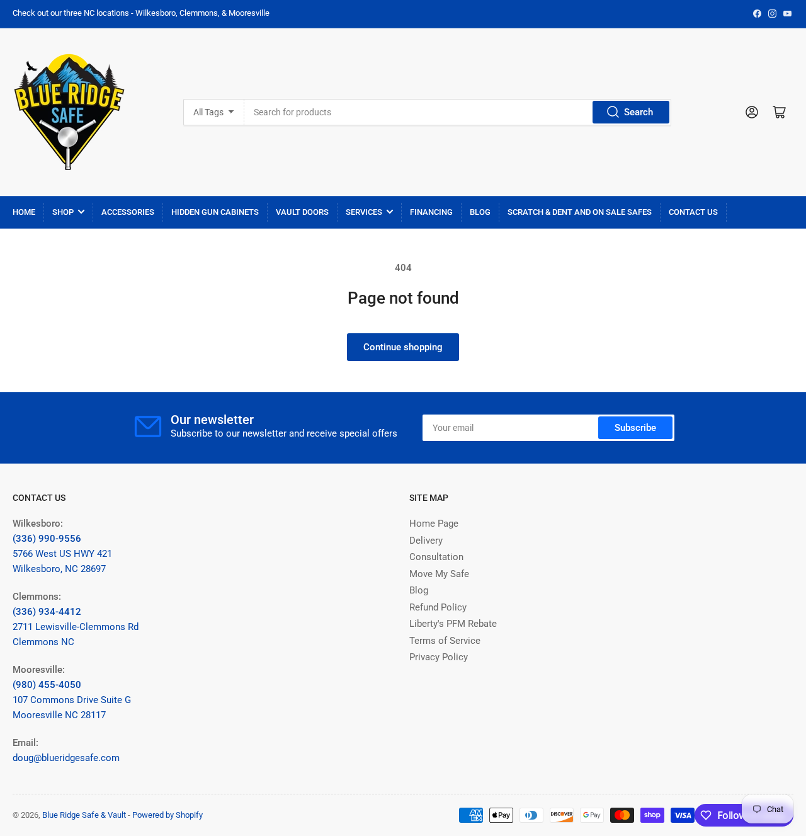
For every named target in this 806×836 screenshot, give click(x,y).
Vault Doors (302, 212)
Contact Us (693, 212)
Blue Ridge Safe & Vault (84, 815)
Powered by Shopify (167, 815)
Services (364, 212)
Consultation (436, 557)
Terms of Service (444, 640)
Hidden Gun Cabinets (215, 212)
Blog (480, 212)
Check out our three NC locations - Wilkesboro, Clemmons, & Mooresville (141, 13)
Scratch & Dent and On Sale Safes (580, 212)
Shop (63, 212)
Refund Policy (438, 607)
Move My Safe (439, 574)
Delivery (426, 540)
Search (638, 112)
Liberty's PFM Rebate (453, 623)
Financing (431, 212)
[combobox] (457, 112)
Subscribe (635, 427)
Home (24, 212)
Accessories (127, 212)
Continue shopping (403, 347)
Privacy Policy (438, 657)
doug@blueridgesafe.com (66, 758)
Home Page (433, 523)
